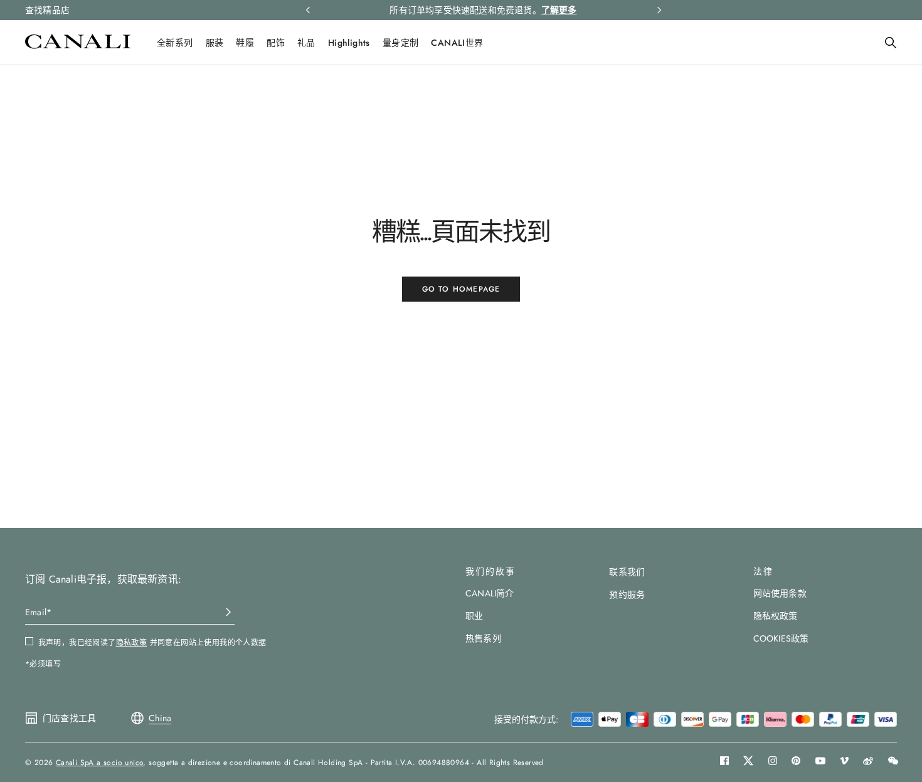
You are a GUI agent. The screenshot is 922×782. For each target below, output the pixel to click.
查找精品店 (47, 10)
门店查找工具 (69, 718)
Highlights (349, 42)
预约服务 (627, 594)
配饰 (276, 42)
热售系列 (483, 638)
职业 (474, 616)
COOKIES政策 (781, 638)
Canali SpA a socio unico (100, 762)
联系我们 (627, 572)
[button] (890, 42)
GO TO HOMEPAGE (461, 289)
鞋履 (245, 42)
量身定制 (401, 42)
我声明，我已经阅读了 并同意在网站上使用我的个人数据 (152, 643)
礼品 (306, 42)
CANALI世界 (457, 42)
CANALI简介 (489, 593)
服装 (215, 42)
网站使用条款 (780, 593)
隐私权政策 (775, 616)
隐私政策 (131, 642)
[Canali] (77, 45)
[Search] (890, 42)
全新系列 (175, 42)
